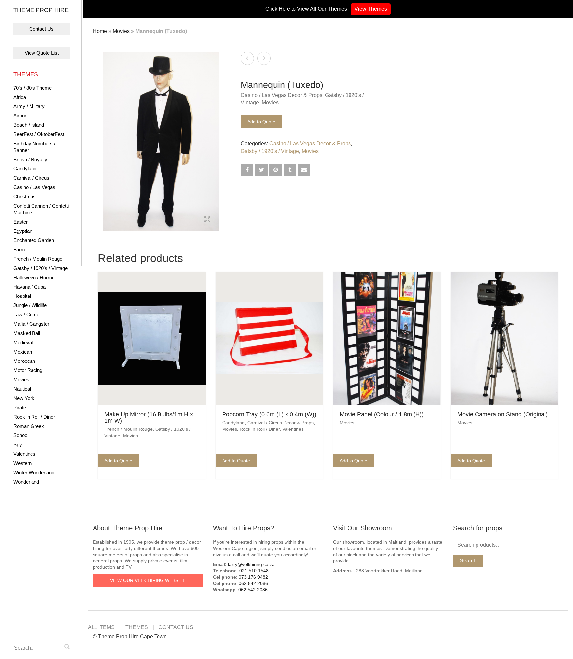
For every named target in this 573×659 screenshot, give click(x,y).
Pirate (19, 407)
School (20, 435)
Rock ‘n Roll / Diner (34, 417)
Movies (21, 379)
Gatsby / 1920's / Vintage (270, 151)
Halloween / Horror (33, 277)
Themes (25, 74)
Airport (20, 115)
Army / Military (29, 106)
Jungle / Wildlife (30, 305)
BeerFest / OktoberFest (38, 134)
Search (468, 560)
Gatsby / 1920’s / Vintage (40, 268)
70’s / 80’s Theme (32, 88)
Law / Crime (26, 314)
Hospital (22, 296)
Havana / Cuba (29, 287)
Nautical (22, 389)
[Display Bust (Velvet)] (264, 58)
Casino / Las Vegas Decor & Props (281, 95)
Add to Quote (261, 121)
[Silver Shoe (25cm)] (247, 58)
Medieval (23, 342)
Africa (19, 97)
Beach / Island (28, 125)
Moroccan (24, 361)
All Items (101, 627)
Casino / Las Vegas (34, 187)
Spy (17, 444)
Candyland (24, 168)
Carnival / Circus (31, 178)
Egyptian (22, 231)
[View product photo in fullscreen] (207, 220)
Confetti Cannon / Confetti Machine (41, 209)
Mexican (22, 352)
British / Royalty (30, 159)
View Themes (370, 9)
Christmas (24, 196)
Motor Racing (27, 370)
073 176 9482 (253, 577)
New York (23, 398)
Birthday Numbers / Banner (34, 147)
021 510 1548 (254, 570)
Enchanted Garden (33, 240)
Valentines (24, 454)
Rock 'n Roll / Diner (260, 429)
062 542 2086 (253, 583)
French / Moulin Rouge (37, 259)
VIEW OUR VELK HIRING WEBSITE (148, 580)
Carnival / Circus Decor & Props (280, 422)
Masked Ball (26, 333)
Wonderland (26, 482)
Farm (19, 249)
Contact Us (41, 29)
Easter (20, 222)
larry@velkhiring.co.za (251, 564)
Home (100, 31)
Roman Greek (28, 426)
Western (22, 463)
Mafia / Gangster (31, 324)
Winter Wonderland (33, 472)
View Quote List (42, 53)
